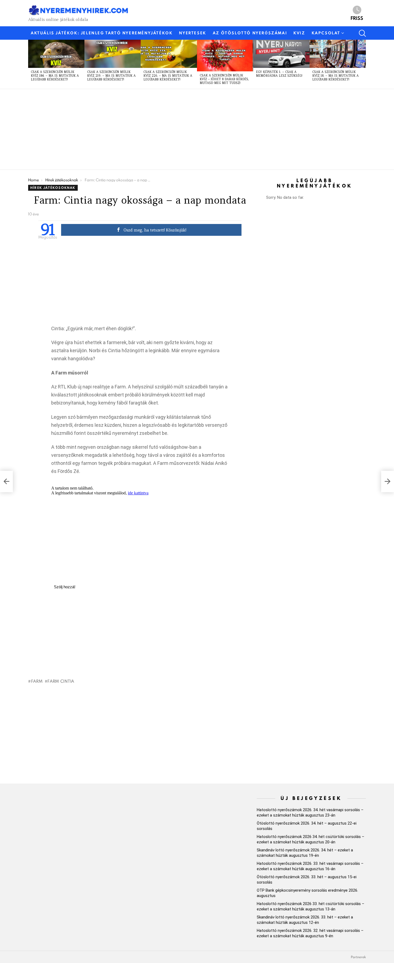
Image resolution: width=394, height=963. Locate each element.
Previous (31, 64)
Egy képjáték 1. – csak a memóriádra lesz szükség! (279, 74)
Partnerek (358, 957)
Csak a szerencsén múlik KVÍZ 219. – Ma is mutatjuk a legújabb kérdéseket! (111, 75)
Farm (37, 681)
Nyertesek (192, 33)
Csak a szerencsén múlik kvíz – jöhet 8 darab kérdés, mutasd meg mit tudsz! (224, 79)
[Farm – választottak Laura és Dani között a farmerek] (387, 481)
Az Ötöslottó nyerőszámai (250, 33)
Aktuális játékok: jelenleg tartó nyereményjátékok (102, 33)
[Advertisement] (189, 129)
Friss (357, 18)
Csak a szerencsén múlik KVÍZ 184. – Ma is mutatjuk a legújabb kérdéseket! (55, 75)
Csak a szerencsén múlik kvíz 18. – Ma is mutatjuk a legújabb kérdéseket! (335, 75)
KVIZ (299, 33)
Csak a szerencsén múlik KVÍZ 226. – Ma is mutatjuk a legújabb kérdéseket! (167, 75)
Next (363, 64)
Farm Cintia (60, 681)
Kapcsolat (326, 33)
